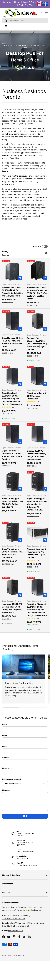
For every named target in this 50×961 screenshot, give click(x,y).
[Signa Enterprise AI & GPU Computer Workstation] (37, 376)
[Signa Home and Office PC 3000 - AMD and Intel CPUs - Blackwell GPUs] (12, 321)
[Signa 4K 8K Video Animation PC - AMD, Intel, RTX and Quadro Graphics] (12, 434)
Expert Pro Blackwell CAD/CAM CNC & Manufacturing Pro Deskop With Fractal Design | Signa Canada (37, 609)
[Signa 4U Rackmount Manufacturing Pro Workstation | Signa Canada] (37, 532)
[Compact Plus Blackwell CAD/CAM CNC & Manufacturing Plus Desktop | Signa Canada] (37, 321)
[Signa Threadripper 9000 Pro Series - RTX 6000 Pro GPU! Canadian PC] (12, 532)
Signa (9, 955)
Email (4, 735)
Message (6, 790)
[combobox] (25, 20)
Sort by (5, 252)
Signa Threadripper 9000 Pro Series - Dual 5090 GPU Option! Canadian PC (12, 502)
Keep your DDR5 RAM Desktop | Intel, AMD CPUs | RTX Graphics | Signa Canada (12, 608)
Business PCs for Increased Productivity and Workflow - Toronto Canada (25, 46)
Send (25, 816)
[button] (46, 13)
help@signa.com (15, 930)
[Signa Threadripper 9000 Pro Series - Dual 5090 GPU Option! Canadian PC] (12, 481)
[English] (39, 3)
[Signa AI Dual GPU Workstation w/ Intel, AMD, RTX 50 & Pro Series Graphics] (37, 434)
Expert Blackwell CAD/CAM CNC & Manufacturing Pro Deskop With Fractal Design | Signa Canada (12, 398)
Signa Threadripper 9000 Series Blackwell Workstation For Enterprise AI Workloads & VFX (37, 504)
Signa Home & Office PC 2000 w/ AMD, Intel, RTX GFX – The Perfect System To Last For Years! (37, 293)
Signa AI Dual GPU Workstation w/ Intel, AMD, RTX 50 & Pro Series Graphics (36, 455)
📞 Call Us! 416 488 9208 (13, 918)
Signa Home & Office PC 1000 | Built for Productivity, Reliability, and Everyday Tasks (12, 291)
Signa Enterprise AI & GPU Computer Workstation (36, 396)
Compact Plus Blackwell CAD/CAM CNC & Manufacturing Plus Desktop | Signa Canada (37, 343)
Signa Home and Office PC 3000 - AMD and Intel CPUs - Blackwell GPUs (12, 342)
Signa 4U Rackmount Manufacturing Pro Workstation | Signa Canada (36, 553)
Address (5, 757)
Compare (37, 246)
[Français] (45, 3)
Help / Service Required (11, 779)
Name (4, 724)
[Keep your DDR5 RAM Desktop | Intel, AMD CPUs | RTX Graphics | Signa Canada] (12, 587)
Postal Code (7, 768)
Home (4, 43)
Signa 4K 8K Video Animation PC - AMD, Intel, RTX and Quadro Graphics (12, 455)
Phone (4, 746)
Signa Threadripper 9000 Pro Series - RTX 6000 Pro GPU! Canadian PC (12, 553)
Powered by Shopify (18, 955)
